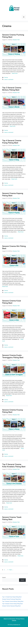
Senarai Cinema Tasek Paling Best (11, 518)
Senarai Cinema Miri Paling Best (14, 247)
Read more (15, 73)
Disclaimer (12, 619)
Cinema (6, 77)
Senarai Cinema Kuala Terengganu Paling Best (12, 356)
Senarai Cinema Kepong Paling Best (12, 194)
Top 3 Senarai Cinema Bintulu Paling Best (11, 88)
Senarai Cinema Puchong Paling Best (13, 36)
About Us (6, 619)
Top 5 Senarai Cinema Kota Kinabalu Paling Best (13, 465)
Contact (14, 620)
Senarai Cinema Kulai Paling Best (11, 301)
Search (4, 577)
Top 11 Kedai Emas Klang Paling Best (12, 597)
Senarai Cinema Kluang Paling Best (12, 411)
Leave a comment (8, 79)
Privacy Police (20, 619)
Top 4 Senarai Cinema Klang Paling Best (11, 141)
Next (11, 570)
